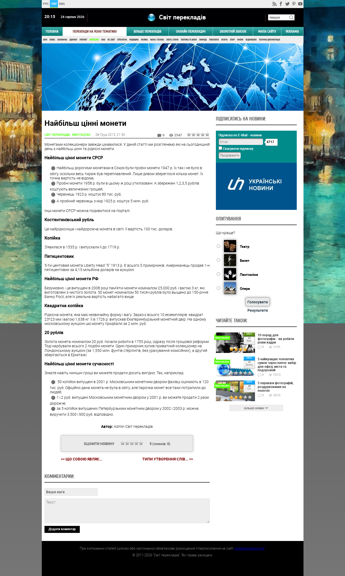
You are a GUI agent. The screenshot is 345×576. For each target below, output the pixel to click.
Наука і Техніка (157, 40)
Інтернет (83, 40)
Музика (144, 40)
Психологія (214, 40)
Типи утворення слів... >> (167, 459)
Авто (45, 40)
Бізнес (52, 40)
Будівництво (251, 40)
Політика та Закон (189, 40)
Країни (240, 40)
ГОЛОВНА (52, 31)
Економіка (62, 40)
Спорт (232, 40)
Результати (257, 310)
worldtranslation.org (249, 548)
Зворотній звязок (233, 31)
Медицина (134, 40)
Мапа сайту (267, 31)
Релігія (224, 40)
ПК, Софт (111, 40)
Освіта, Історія (172, 40)
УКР (54, 4)
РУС (46, 4)
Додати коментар (62, 529)
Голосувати (257, 301)
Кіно (103, 40)
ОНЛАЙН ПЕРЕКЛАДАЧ (191, 31)
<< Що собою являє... (81, 459)
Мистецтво (94, 40)
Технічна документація (269, 40)
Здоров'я (73, 40)
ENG (62, 4)
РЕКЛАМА (292, 31)
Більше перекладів (147, 31)
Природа (203, 40)
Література (122, 40)
